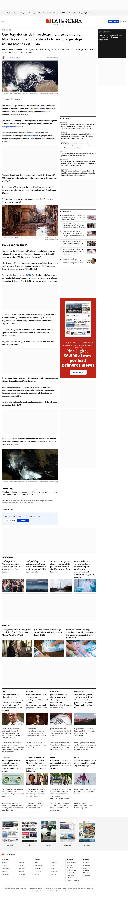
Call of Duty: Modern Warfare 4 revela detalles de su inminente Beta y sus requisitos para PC (13, 792)
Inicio (3, 13)
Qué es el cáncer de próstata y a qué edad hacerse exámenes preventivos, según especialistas (73, 217)
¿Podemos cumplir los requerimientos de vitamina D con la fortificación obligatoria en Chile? (74, 261)
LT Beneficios (73, 13)
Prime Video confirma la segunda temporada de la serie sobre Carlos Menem (37, 805)
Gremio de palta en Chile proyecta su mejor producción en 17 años (36, 745)
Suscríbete (23, 520)
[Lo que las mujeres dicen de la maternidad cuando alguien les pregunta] (85, 779)
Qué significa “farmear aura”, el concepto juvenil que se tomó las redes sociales (73, 243)
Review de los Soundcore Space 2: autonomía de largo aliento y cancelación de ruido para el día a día (12, 806)
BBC (29, 275)
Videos (56, 13)
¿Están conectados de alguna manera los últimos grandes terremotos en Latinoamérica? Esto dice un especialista (74, 252)
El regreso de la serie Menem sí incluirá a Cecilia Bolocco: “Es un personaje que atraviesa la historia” (36, 766)
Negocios (24, 13)
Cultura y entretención (35, 758)
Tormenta (30, 503)
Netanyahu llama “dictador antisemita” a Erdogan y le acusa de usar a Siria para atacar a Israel (59, 806)
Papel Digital (83, 13)
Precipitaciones (7, 503)
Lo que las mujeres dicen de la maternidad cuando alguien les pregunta (85, 763)
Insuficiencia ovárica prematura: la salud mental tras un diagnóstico (84, 805)
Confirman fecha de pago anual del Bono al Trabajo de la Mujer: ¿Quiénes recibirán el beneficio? (81, 634)
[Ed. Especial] (67, 842)
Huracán (26, 501)
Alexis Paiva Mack (15, 58)
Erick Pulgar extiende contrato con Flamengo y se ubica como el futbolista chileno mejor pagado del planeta (85, 746)
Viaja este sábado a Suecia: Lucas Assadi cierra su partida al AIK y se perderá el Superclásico (84, 732)
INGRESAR (123, 21)
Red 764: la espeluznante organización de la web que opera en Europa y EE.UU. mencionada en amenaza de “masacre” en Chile (77, 136)
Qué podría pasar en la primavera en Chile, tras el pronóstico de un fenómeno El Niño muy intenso (37, 566)
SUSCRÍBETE (78, 372)
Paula (76, 758)
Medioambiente (14, 501)
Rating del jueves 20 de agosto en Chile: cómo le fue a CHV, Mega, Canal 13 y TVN (16, 632)
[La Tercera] (10, 842)
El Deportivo (41, 13)
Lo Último (63, 13)
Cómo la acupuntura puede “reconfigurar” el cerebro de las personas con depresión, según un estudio (73, 234)
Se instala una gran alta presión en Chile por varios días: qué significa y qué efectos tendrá (60, 566)
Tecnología (32, 13)
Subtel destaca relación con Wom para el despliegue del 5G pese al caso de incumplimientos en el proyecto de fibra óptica (78, 146)
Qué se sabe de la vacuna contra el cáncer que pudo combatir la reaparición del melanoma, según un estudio (84, 569)
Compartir (6, 99)
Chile (4, 692)
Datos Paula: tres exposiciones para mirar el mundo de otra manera (84, 791)
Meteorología (40, 501)
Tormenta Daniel (17, 503)
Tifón (25, 503)
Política (9, 13)
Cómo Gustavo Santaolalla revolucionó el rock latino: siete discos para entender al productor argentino (36, 792)
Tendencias (6, 30)
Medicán (32, 501)
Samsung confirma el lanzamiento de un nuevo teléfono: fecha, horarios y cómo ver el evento (11, 766)
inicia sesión (10, 520)
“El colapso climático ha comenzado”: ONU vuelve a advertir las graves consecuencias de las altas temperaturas (29, 493)
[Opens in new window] (48, 842)
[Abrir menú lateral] (3, 21)
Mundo (49, 13)
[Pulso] (29, 842)
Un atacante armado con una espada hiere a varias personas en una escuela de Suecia (78, 154)
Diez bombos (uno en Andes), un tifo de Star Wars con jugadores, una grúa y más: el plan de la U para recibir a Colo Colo (85, 701)
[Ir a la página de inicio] (64, 21)
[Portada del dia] (78, 336)
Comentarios (16, 99)
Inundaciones (49, 501)
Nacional (16, 13)
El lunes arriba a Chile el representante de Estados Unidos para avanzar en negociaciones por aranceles (36, 732)
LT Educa (93, 13)
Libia (21, 501)
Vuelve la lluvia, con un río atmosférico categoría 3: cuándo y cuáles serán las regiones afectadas (74, 225)
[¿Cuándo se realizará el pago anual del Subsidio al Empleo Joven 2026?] (49, 648)
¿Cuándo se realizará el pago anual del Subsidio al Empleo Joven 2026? (48, 632)
